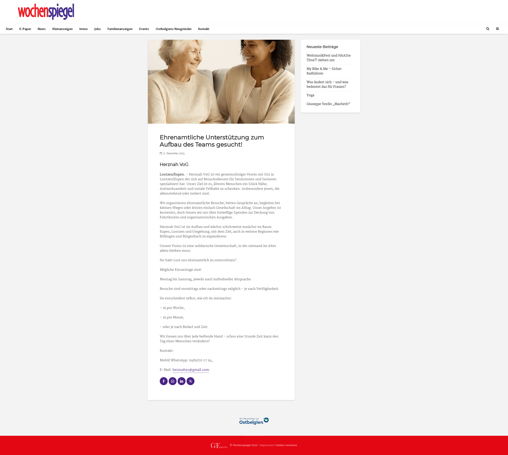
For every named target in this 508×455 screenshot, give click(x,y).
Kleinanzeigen (62, 29)
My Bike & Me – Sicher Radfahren (324, 71)
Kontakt (203, 29)
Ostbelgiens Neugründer (173, 29)
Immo (83, 29)
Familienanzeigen (120, 29)
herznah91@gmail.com (190, 370)
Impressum (266, 445)
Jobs (97, 29)
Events (144, 29)
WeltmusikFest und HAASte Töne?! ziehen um (329, 58)
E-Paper (25, 29)
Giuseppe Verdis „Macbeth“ (328, 104)
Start (9, 29)
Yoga (310, 95)
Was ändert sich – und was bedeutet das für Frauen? (327, 85)
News (42, 29)
